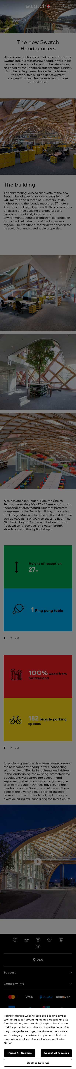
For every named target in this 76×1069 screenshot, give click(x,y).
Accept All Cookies (56, 1053)
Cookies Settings (38, 1063)
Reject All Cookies (20, 1053)
